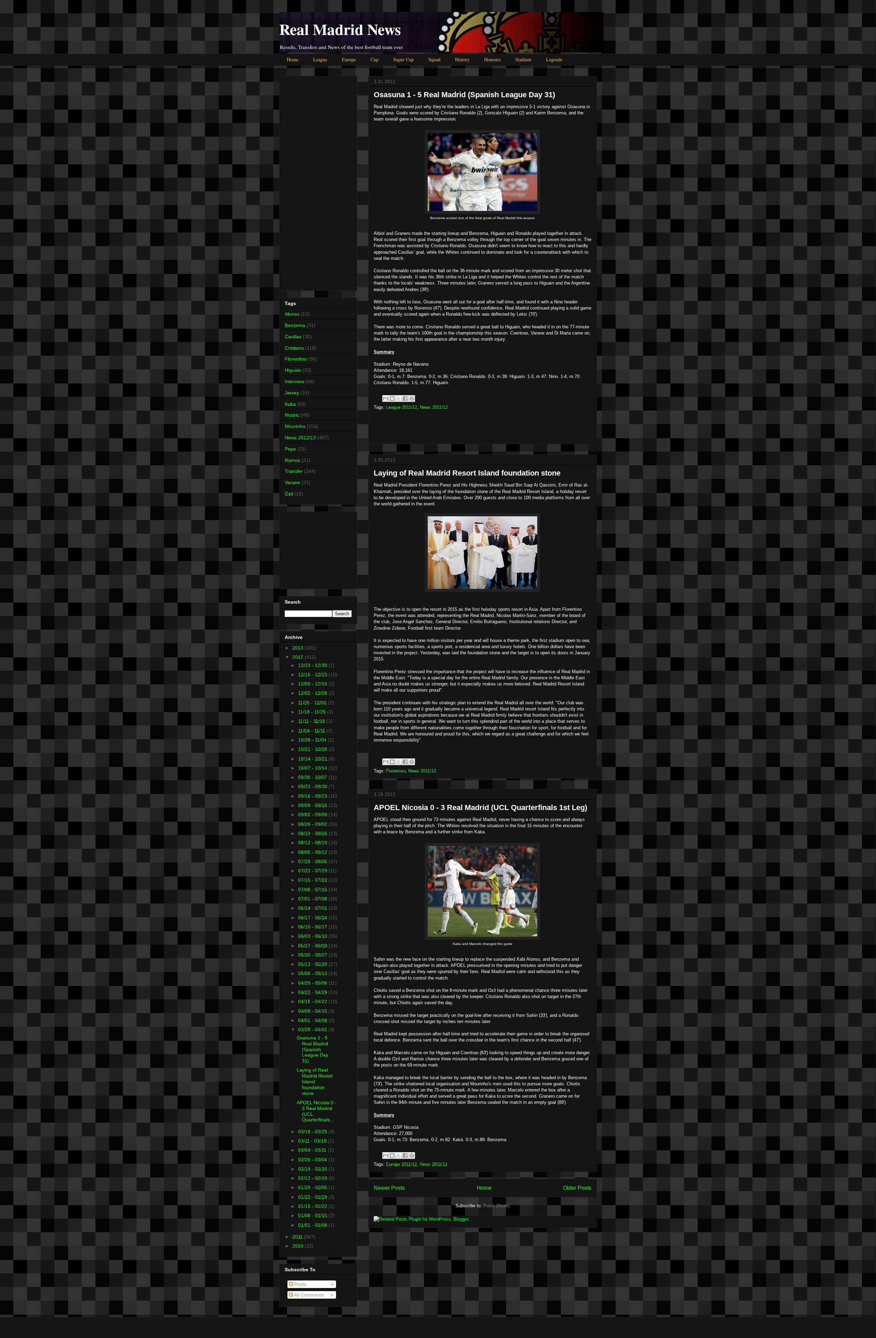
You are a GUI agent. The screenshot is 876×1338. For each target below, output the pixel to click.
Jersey (292, 392)
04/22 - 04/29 (313, 992)
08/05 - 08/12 (313, 852)
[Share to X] (398, 398)
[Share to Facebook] (405, 398)
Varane (292, 482)
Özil (289, 493)
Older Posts (577, 1188)
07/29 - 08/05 (313, 861)
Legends (554, 59)
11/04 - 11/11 (312, 730)
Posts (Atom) (496, 1205)
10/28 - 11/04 (313, 740)
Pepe (290, 449)
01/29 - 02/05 (313, 1187)
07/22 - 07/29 (313, 870)
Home (292, 59)
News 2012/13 (300, 437)
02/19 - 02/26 (313, 1169)
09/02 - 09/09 (313, 814)
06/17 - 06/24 (313, 917)
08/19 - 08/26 (313, 833)
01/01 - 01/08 (313, 1225)
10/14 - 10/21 (313, 758)
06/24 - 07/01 (313, 908)
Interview (294, 381)
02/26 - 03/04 (313, 1159)
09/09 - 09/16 (313, 805)
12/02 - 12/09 (313, 693)
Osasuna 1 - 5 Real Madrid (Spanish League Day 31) (464, 94)
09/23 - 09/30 (313, 786)
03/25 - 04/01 (313, 1029)
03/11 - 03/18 (313, 1141)
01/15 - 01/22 (313, 1206)
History (462, 59)
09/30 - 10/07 (313, 777)
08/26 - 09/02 (313, 824)
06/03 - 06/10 (313, 936)
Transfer (294, 471)
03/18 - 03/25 (313, 1131)
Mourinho (295, 426)
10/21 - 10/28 (313, 749)
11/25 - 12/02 (313, 702)
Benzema (295, 325)
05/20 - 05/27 (313, 955)
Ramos (292, 460)
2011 (298, 1236)
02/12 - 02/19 (313, 1178)
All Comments (308, 1295)
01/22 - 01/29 (313, 1197)
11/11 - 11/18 (312, 721)
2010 (298, 1246)
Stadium (523, 59)
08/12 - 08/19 (313, 842)
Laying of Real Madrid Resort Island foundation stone (467, 473)
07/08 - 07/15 (313, 889)
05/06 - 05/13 (313, 973)
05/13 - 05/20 (313, 964)
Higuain (293, 370)
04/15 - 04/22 (313, 1001)
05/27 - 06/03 (313, 945)
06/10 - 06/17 (313, 927)
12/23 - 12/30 (313, 665)
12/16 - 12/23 (313, 674)
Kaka (290, 404)
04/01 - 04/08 (313, 1020)
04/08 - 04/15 (313, 1011)
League (320, 59)
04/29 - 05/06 (313, 983)
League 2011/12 (401, 407)
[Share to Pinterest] (411, 398)
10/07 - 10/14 (313, 768)
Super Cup (403, 59)
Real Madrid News (340, 29)
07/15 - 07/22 (313, 880)
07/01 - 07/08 (313, 898)
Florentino (395, 770)
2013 (298, 648)
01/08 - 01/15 (313, 1215)
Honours (492, 59)
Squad (434, 59)
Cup (374, 59)
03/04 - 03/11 (313, 1150)
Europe (349, 59)
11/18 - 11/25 (312, 712)
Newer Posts (389, 1188)
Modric (292, 415)
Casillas (293, 336)
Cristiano (294, 348)
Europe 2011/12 (401, 1164)
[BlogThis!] (392, 398)
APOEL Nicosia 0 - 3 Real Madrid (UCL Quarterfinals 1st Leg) (480, 807)
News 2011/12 (434, 407)
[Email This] (385, 398)
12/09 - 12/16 (313, 683)
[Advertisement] (482, 425)
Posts (299, 1284)
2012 (298, 657)
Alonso (292, 314)
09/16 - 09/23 (313, 796)
